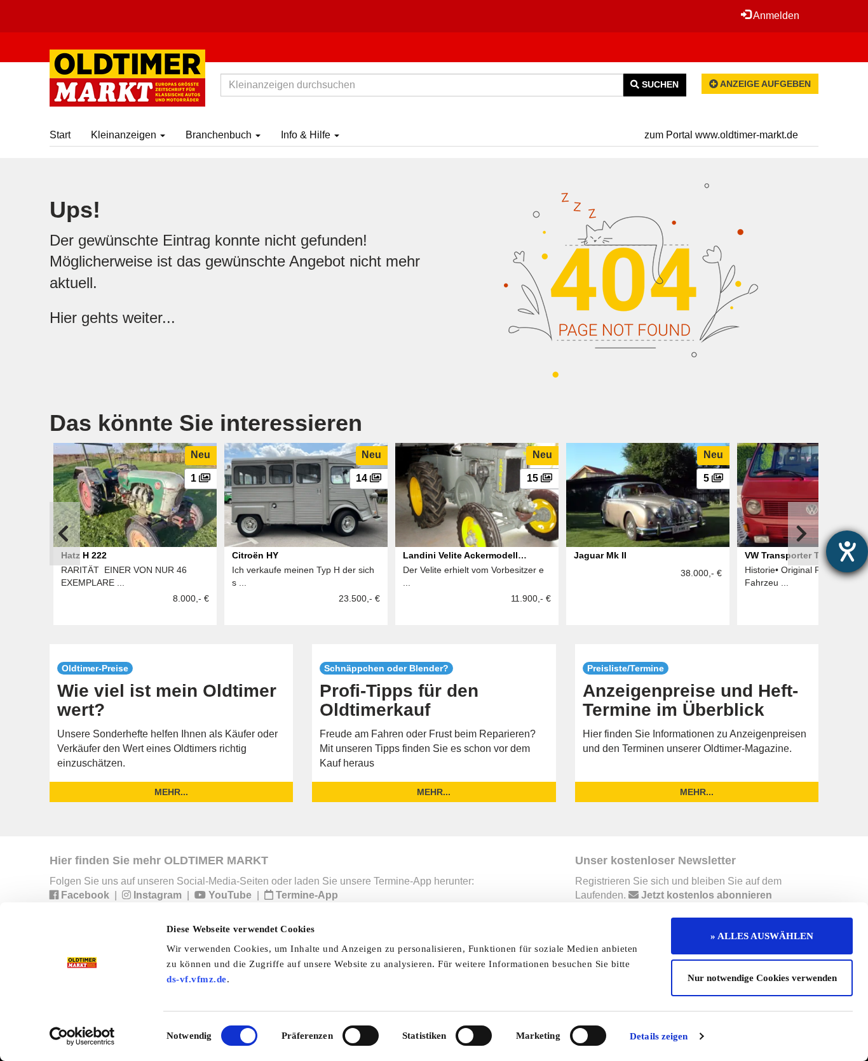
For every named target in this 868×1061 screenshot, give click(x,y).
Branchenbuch (220, 134)
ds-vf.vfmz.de (196, 979)
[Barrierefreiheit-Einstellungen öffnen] (847, 551)
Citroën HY (255, 555)
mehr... (171, 792)
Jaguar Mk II (600, 555)
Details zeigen (659, 1036)
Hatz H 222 (84, 555)
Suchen (659, 84)
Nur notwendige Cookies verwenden (762, 978)
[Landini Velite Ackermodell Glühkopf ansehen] (477, 495)
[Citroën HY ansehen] (306, 495)
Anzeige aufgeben (764, 84)
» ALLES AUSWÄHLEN (761, 936)
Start (60, 134)
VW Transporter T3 (785, 555)
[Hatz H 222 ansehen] (135, 495)
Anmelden (775, 15)
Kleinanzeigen (125, 134)
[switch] (360, 1035)
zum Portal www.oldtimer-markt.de (721, 134)
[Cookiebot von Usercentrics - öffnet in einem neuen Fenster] (82, 1036)
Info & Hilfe (307, 134)
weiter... (149, 317)
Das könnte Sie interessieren (206, 423)
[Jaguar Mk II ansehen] (647, 495)
